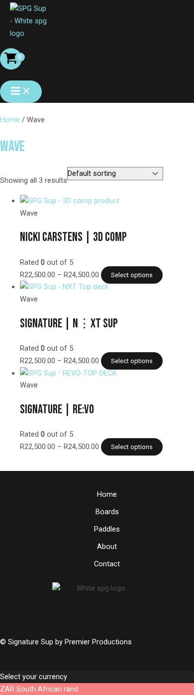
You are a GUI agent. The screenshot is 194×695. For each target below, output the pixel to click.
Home (10, 119)
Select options (132, 275)
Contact (107, 563)
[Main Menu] (21, 91)
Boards (107, 511)
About (107, 546)
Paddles (107, 529)
